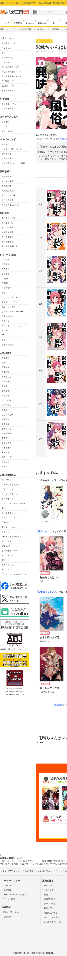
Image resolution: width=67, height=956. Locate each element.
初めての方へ (7, 158)
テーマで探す (7, 181)
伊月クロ (42, 531)
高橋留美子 (6, 443)
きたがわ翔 (6, 400)
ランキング (6, 48)
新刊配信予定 (7, 57)
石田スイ (5, 367)
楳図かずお (6, 381)
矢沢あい (5, 466)
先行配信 (18, 23)
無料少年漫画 (7, 242)
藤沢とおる (6, 457)
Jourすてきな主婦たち (11, 536)
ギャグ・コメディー (10, 302)
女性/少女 (30, 23)
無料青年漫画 (7, 237)
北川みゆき (6, 405)
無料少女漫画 (7, 232)
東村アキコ (6, 452)
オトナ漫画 (6, 288)
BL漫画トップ (8, 86)
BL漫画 (5, 283)
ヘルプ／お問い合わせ (11, 149)
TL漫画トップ (8, 81)
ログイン (5, 126)
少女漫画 (5, 264)
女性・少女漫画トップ (11, 72)
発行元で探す (7, 200)
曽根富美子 (6, 433)
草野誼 (4, 410)
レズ (40, 138)
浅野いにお (6, 362)
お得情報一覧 (7, 108)
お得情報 (7, 916)
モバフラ (5, 569)
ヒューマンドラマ (9, 297)
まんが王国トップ (10, 871)
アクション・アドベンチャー (14, 326)
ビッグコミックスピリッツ (13, 503)
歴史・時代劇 (7, 316)
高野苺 (4, 438)
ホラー (4, 330)
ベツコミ (5, 532)
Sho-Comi (6, 546)
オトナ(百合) (52, 138)
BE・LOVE (6, 480)
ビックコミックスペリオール (14, 574)
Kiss (3, 508)
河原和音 (5, 396)
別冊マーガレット (9, 527)
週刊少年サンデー (9, 551)
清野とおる (6, 429)
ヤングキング (7, 555)
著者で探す (6, 186)
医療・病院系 (7, 345)
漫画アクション (8, 565)
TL (54, 23)
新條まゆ (5, 424)
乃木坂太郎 (6, 448)
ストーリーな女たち (10, 484)
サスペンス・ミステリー (12, 311)
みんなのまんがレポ (10, 205)
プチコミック (7, 489)
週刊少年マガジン (9, 513)
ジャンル (5, 62)
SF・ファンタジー (10, 335)
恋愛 (4, 293)
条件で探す (6, 176)
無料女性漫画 (7, 227)
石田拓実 (5, 372)
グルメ (4, 340)
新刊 (4, 53)
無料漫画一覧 (7, 223)
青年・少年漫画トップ (11, 76)
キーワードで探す (9, 195)
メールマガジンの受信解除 (15, 894)
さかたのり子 (7, 414)
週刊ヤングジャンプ (10, 517)
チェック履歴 (7, 131)
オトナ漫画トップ (9, 90)
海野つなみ (6, 377)
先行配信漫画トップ (10, 67)
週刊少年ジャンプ (9, 499)
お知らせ (5, 144)
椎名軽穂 (5, 419)
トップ (6, 23)
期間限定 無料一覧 (10, 246)
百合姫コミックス (47, 591)
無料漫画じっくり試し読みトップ (41, 871)
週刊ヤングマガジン (10, 494)
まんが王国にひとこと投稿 (13, 163)
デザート (5, 560)
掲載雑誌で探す (8, 191)
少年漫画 (5, 274)
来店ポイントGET (9, 104)
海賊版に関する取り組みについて (14, 649)
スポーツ (5, 321)
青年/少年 (42, 23)
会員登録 (5, 122)
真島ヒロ (5, 462)
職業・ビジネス (8, 307)
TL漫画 (5, 278)
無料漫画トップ (8, 43)
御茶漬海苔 (6, 391)
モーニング (6, 541)
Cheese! (5, 522)
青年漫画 (5, 269)
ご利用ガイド (7, 154)
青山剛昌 (5, 358)
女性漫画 (5, 259)
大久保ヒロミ (7, 386)
